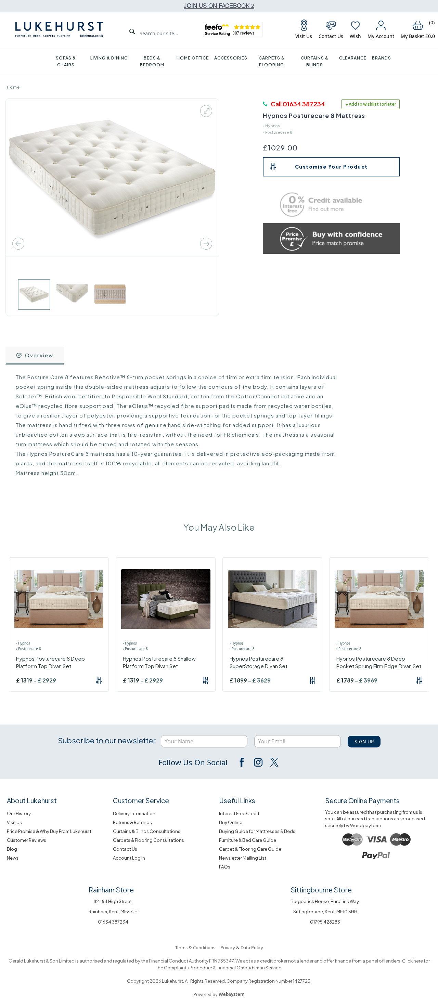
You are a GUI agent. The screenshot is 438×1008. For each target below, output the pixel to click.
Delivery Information (134, 813)
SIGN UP (364, 741)
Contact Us (125, 849)
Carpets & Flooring (272, 61)
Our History (19, 813)
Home (13, 87)
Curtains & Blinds (314, 61)
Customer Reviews (26, 840)
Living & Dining (109, 58)
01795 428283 (325, 922)
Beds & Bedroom (152, 61)
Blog (12, 849)
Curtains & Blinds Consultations (146, 831)
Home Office (193, 58)
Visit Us (14, 822)
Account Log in (129, 858)
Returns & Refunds (132, 822)
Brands (381, 58)
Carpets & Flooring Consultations (148, 840)
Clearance (352, 58)
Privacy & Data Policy (241, 947)
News (12, 858)
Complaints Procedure (187, 967)
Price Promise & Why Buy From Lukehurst (49, 831)
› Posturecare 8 (277, 132)
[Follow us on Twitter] (273, 762)
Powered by (219, 994)
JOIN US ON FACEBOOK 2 (219, 5)
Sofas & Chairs (66, 61)
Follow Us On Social (193, 762)
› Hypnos (271, 126)
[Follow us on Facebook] (242, 762)
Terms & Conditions (195, 947)
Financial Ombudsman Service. (249, 967)
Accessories (230, 58)
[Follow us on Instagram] (258, 762)
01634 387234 (113, 922)
